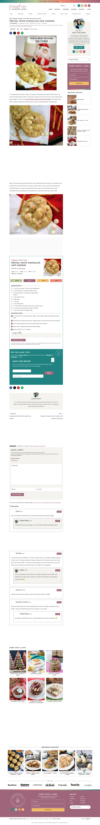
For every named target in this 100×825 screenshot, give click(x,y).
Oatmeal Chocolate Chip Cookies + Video (83, 131)
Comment (15, 465)
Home (51, 9)
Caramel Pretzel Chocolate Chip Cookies (38, 99)
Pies (71, 800)
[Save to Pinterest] (18, 33)
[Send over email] (22, 33)
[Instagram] (82, 5)
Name (13, 489)
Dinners (74, 9)
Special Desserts (77, 13)
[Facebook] (79, 5)
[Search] (88, 59)
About (28, 818)
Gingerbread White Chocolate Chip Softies (20, 416)
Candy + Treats (64, 13)
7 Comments (44, 23)
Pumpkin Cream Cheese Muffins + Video (16, 774)
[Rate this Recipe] (18, 29)
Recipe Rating (15, 458)
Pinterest (48, 355)
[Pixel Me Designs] (88, 819)
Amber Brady (14, 23)
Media (35, 818)
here (30, 26)
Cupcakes (88, 13)
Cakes (11, 13)
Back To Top (56, 818)
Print (17, 280)
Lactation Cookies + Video (54, 674)
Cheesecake (20, 13)
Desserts (66, 9)
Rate (43, 280)
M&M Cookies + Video (82, 120)
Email (40, 489)
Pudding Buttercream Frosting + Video (84, 774)
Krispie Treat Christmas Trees (17, 674)
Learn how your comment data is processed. (47, 502)
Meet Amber (79, 47)
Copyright (46, 818)
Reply (59, 511)
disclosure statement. (16, 455)
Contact (32, 818)
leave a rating (23, 355)
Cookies (53, 13)
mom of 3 (19, 590)
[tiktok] (89, 5)
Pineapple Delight (36, 673)
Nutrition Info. (17, 340)
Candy (71, 802)
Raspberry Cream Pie (82, 141)
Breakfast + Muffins (42, 13)
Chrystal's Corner (22, 602)
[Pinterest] (85, 5)
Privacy (50, 818)
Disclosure (40, 818)
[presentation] (71, 99)
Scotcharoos (80, 99)
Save (56, 280)
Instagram (14, 357)
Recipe (13, 29)
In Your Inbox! (49, 1)
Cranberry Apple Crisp (18, 701)
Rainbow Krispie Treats (54, 701)
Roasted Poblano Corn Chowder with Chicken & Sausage (52, 416)
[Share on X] (14, 33)
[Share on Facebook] (10, 33)
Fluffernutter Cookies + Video (67, 774)
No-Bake (83, 802)
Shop (89, 9)
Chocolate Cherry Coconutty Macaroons (36, 702)
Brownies (83, 798)
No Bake (30, 13)
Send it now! (49, 373)
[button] (21, 29)
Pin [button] (30, 280)
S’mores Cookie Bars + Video (83, 110)
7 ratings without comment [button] (36, 446)
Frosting (83, 800)
